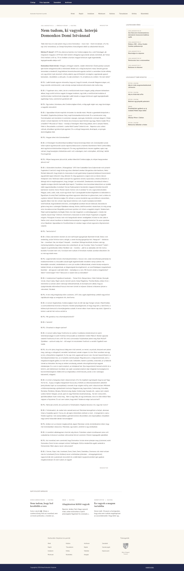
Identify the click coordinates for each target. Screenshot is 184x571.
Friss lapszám (44, 2)
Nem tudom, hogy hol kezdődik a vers (41, 505)
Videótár (86, 551)
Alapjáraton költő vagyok (76, 504)
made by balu (150, 567)
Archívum (68, 2)
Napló (81, 14)
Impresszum (105, 551)
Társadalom (123, 14)
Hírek (73, 14)
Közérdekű (144, 14)
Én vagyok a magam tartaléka (104, 505)
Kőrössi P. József (62, 25)
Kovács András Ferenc (37, 500)
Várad (36, 10)
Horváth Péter (99, 500)
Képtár (86, 547)
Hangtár (86, 555)
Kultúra (112, 14)
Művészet (101, 14)
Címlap (32, 2)
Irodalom (91, 14)
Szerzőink (57, 2)
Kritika (134, 14)
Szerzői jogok (106, 547)
